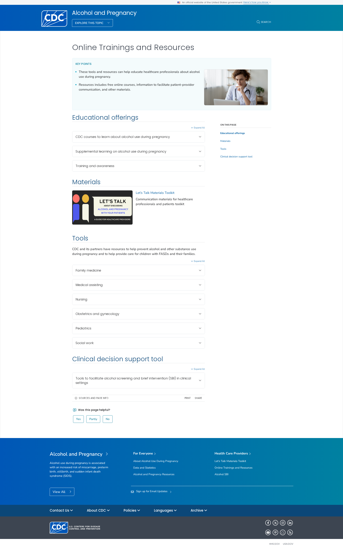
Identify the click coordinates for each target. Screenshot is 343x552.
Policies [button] (130, 510)
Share (198, 398)
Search (266, 22)
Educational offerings (232, 133)
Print (188, 398)
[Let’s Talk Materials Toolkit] (102, 207)
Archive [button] (197, 510)
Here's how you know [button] (256, 2)
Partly (93, 419)
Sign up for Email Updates (151, 491)
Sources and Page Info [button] (93, 398)
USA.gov (288, 544)
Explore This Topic (89, 23)
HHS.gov (274, 544)
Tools (223, 149)
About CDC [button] (97, 510)
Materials (225, 141)
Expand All (199, 127)
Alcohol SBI (221, 474)
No (108, 419)
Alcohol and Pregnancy (104, 13)
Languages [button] (164, 510)
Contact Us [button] (60, 510)
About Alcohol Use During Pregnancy (155, 461)
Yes (78, 419)
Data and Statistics (144, 467)
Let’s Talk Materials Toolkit (155, 193)
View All (59, 492)
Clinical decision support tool (236, 156)
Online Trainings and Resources (233, 467)
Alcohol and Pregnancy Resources (153, 474)
